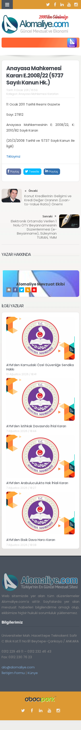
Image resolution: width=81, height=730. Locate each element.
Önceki (33, 191)
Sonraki (47, 216)
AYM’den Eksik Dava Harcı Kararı (30, 540)
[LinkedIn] (62, 4)
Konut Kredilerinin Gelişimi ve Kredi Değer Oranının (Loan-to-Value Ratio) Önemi (48, 200)
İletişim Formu (13, 672)
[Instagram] (76, 4)
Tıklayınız (13, 156)
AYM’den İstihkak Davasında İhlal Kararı (36, 426)
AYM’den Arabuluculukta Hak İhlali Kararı (37, 483)
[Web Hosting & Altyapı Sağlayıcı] (40, 699)
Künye (33, 672)
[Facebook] (55, 4)
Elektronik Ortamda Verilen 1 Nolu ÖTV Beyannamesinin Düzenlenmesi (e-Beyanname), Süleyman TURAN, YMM (34, 229)
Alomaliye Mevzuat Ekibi (40, 284)
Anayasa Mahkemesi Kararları (38, 94)
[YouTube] (69, 4)
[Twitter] (48, 4)
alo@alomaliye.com (18, 667)
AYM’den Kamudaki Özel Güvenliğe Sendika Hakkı (40, 367)
